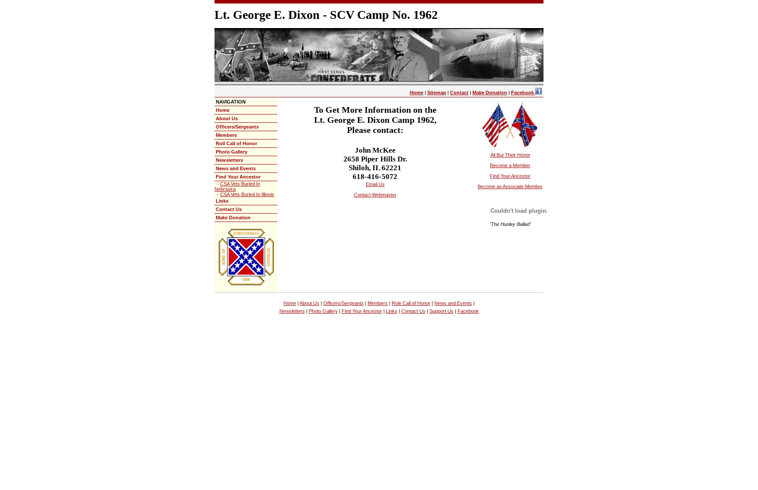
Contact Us (229, 209)
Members (226, 135)
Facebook (523, 92)
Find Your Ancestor (238, 176)
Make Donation (489, 92)
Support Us (441, 311)
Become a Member (510, 165)
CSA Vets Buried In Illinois (247, 194)
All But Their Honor (510, 154)
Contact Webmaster (375, 194)
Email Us (375, 184)
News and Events (236, 168)
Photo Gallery (231, 151)
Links (222, 201)
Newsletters (229, 160)
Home (416, 92)
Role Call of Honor (411, 303)
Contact (459, 92)
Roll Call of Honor (236, 143)
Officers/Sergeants (237, 126)
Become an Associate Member (510, 186)
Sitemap (436, 92)
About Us (227, 118)
